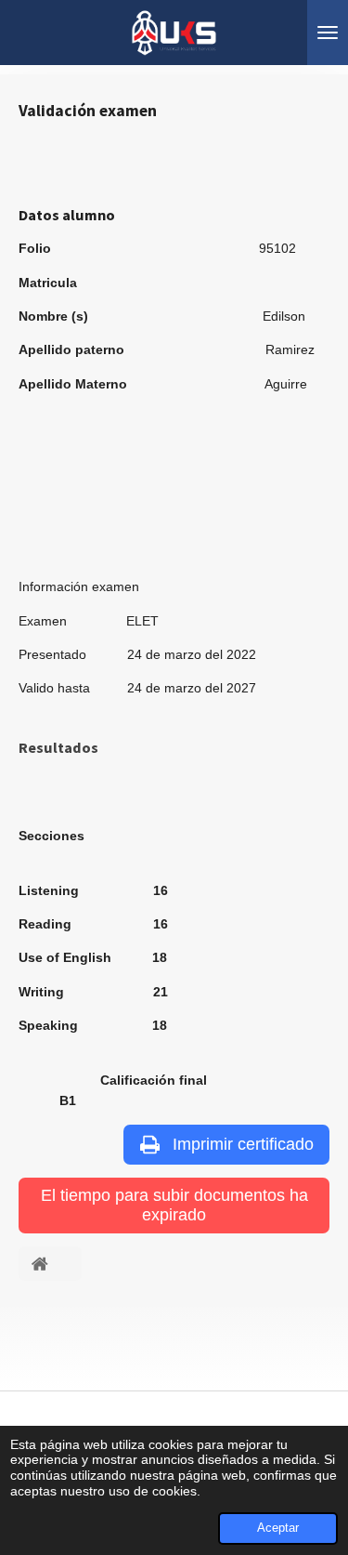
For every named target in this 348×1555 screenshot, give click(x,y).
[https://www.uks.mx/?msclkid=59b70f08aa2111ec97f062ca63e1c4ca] (50, 1263)
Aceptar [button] (278, 1528)
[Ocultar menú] (327, 32)
